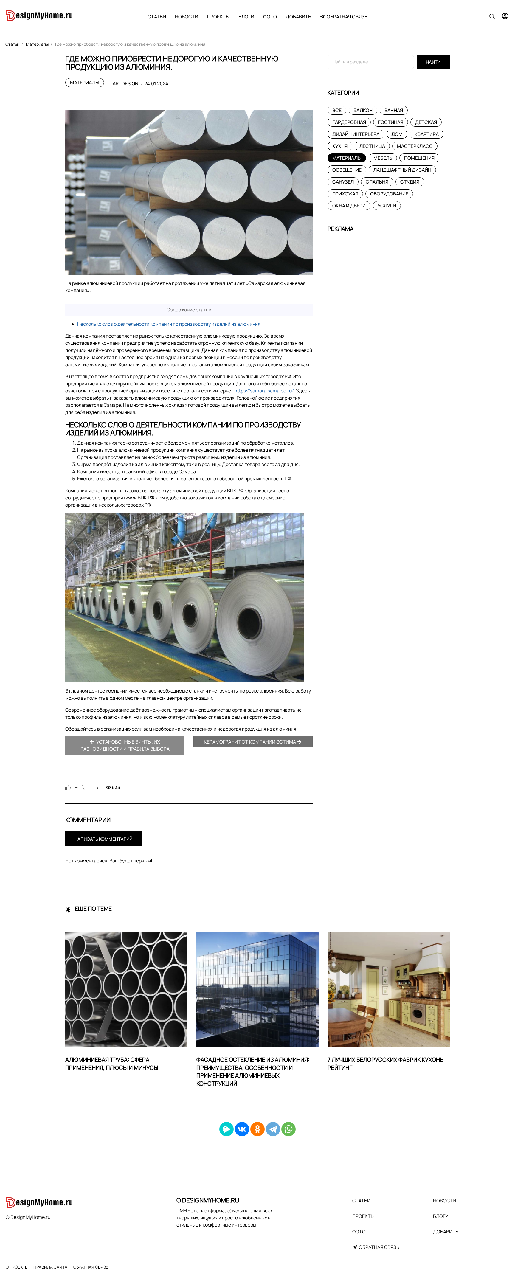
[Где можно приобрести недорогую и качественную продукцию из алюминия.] (189, 192)
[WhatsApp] (288, 1129)
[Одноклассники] (257, 1129)
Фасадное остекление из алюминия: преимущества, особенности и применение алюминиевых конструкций (253, 1072)
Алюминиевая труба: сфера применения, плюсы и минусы (111, 1064)
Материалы (84, 82)
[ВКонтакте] (242, 1129)
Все (337, 110)
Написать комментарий (103, 839)
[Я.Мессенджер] (226, 1129)
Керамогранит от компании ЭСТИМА (250, 741)
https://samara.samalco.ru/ (264, 390)
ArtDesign (125, 83)
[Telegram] (273, 1129)
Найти (433, 62)
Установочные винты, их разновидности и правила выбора (125, 745)
